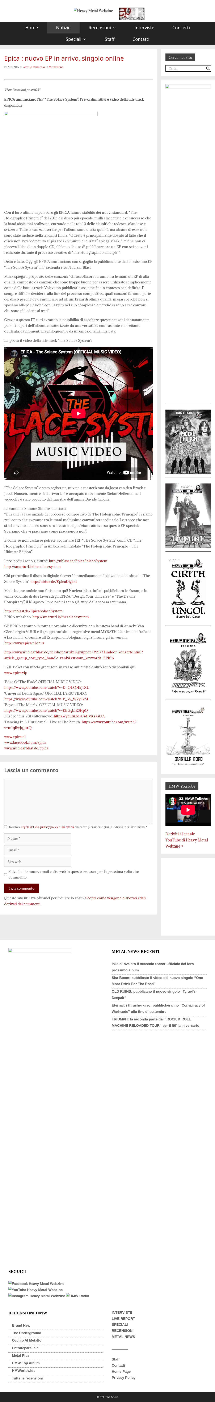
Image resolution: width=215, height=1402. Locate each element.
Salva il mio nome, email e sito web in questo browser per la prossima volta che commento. (74, 874)
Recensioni (100, 28)
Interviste (144, 28)
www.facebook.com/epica (25, 742)
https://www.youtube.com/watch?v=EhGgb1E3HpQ (46, 710)
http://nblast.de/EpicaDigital (53, 581)
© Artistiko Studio (107, 1397)
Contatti (140, 39)
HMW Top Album (26, 1363)
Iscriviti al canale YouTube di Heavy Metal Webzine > (186, 840)
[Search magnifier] (208, 68)
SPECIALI (120, 1325)
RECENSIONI (123, 1331)
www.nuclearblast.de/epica (26, 748)
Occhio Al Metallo (26, 1340)
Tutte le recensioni (27, 1378)
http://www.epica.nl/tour (24, 643)
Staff (109, 39)
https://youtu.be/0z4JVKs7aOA (79, 716)
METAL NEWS (123, 1337)
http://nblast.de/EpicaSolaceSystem (78, 561)
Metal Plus (20, 1356)
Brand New (21, 1325)
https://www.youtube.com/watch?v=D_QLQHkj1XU (46, 687)
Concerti (181, 28)
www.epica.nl (15, 736)
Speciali (73, 39)
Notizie (63, 28)
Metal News (56, 67)
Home (31, 28)
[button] (118, 27)
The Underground (26, 1333)
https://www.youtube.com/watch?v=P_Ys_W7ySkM (46, 699)
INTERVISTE (122, 1313)
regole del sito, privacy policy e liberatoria (47, 827)
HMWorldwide (23, 1371)
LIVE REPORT (123, 1319)
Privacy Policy (123, 1378)
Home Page (121, 1372)
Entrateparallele (25, 1348)
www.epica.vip (15, 672)
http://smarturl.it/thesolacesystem (32, 566)
